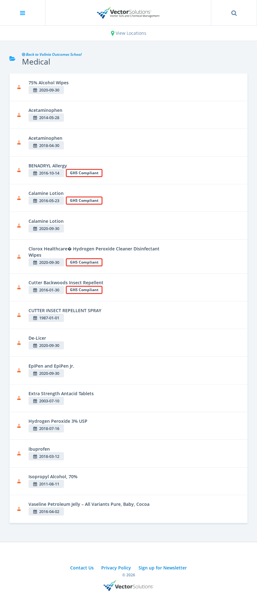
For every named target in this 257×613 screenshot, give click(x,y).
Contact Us (82, 568)
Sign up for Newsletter (163, 568)
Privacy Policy (116, 568)
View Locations (130, 33)
